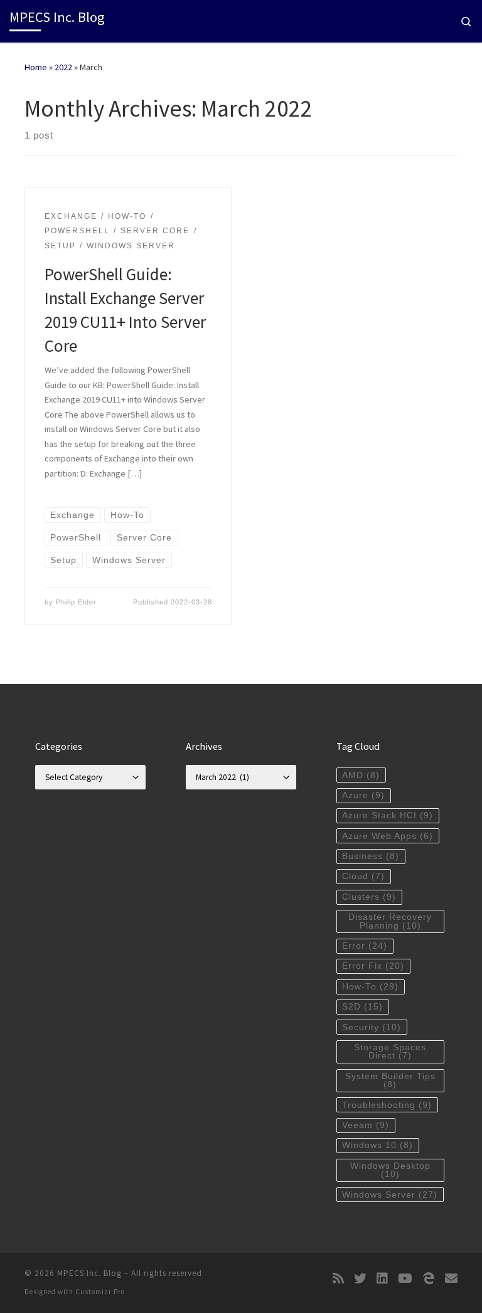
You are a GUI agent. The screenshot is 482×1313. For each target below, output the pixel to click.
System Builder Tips (390, 1081)
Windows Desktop (390, 1170)
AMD (361, 775)
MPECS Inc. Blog (89, 1273)
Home (35, 67)
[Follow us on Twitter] (360, 1278)
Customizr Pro (100, 1291)
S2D (362, 1006)
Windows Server (389, 1195)
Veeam (365, 1125)
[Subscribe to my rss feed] (338, 1278)
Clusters (369, 897)
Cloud (363, 876)
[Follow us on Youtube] (405, 1278)
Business (370, 856)
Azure (363, 795)
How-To (370, 986)
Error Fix (373, 966)
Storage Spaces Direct (390, 1052)
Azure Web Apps (387, 836)
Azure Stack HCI (387, 815)
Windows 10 (377, 1145)
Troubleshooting (387, 1105)
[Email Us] (451, 1278)
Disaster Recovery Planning (390, 921)
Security (371, 1027)
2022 (63, 67)
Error (364, 946)
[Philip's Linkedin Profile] (382, 1278)
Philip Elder (76, 602)
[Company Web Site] (428, 1278)
